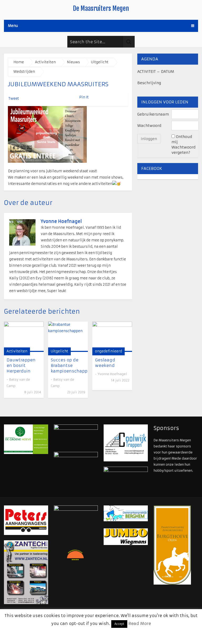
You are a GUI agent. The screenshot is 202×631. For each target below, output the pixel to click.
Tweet (13, 98)
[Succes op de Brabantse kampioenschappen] (68, 337)
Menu (13, 25)
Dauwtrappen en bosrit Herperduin (21, 365)
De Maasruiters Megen (101, 8)
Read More (139, 623)
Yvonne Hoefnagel (61, 221)
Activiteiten (45, 62)
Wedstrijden (24, 71)
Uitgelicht (99, 62)
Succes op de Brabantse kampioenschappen (72, 365)
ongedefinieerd (108, 351)
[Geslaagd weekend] (112, 337)
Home (18, 62)
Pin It (84, 97)
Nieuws (73, 62)
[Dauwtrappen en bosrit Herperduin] (24, 337)
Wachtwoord (149, 125)
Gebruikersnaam (153, 114)
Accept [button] (119, 624)
